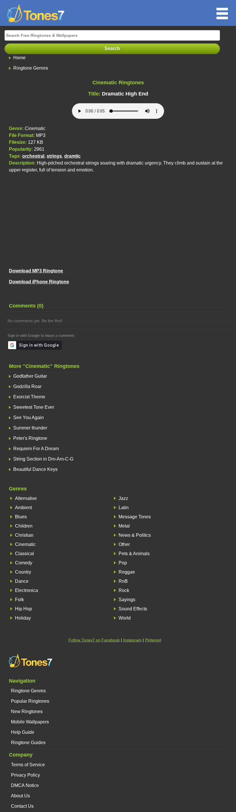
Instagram (132, 640)
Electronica (26, 590)
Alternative (26, 498)
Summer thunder (30, 427)
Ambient (23, 507)
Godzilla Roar (27, 386)
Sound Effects (133, 608)
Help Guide (22, 732)
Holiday (23, 618)
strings (54, 156)
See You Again (28, 417)
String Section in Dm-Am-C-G (43, 458)
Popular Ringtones (30, 701)
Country (23, 572)
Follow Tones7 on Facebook (94, 640)
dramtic (72, 156)
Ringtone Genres (30, 68)
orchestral (33, 156)
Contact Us (22, 806)
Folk (19, 599)
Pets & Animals (134, 553)
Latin (124, 507)
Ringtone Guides (28, 742)
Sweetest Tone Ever (33, 407)
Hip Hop (23, 608)
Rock (124, 590)
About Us (20, 795)
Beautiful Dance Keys (35, 469)
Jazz (123, 498)
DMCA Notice (25, 785)
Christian (24, 535)
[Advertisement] (118, 219)
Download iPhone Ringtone (39, 281)
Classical (24, 553)
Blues (21, 516)
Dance (21, 581)
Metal (124, 525)
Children (24, 525)
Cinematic (25, 544)
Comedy (23, 562)
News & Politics (135, 535)
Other (124, 544)
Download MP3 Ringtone (36, 270)
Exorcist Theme (29, 396)
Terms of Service (28, 764)
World (125, 618)
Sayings (127, 599)
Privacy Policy (25, 775)
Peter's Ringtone (30, 438)
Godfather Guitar (30, 376)
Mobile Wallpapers (30, 721)
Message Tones (135, 516)
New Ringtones (27, 711)
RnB (123, 581)
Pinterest (153, 640)
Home (19, 57)
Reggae (127, 572)
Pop (123, 562)
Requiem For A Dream (36, 448)
